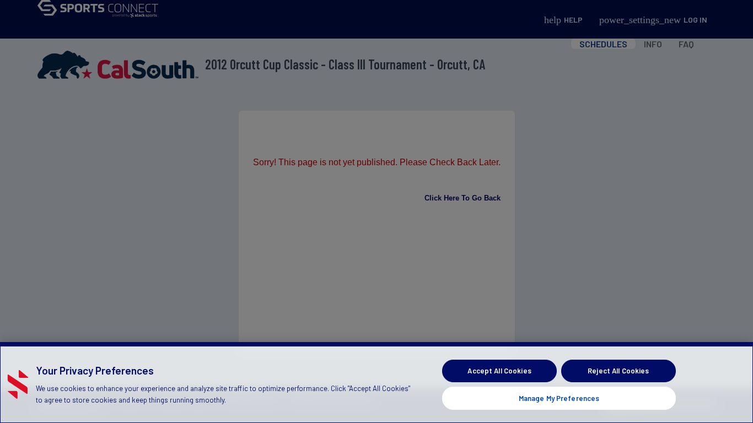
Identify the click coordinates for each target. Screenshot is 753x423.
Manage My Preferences (559, 397)
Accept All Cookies (499, 370)
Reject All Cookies (618, 370)
